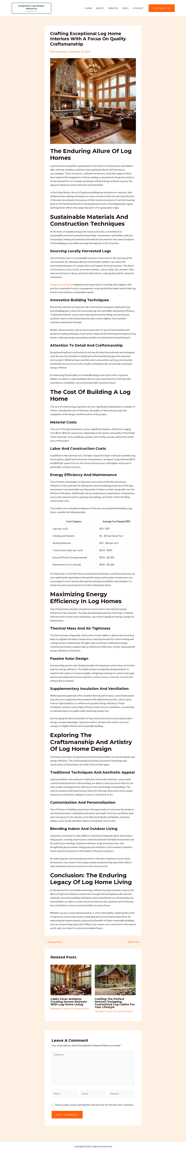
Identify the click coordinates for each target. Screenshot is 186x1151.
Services (113, 8)
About (100, 8)
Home (88, 8)
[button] (162, 8)
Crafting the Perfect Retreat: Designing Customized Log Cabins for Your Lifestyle (115, 1003)
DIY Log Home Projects (79, 1008)
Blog (125, 8)
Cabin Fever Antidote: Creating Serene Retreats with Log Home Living (69, 1001)
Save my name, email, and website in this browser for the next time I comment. (94, 1104)
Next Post (134, 942)
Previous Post (53, 942)
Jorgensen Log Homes (61, 284)
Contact (138, 8)
